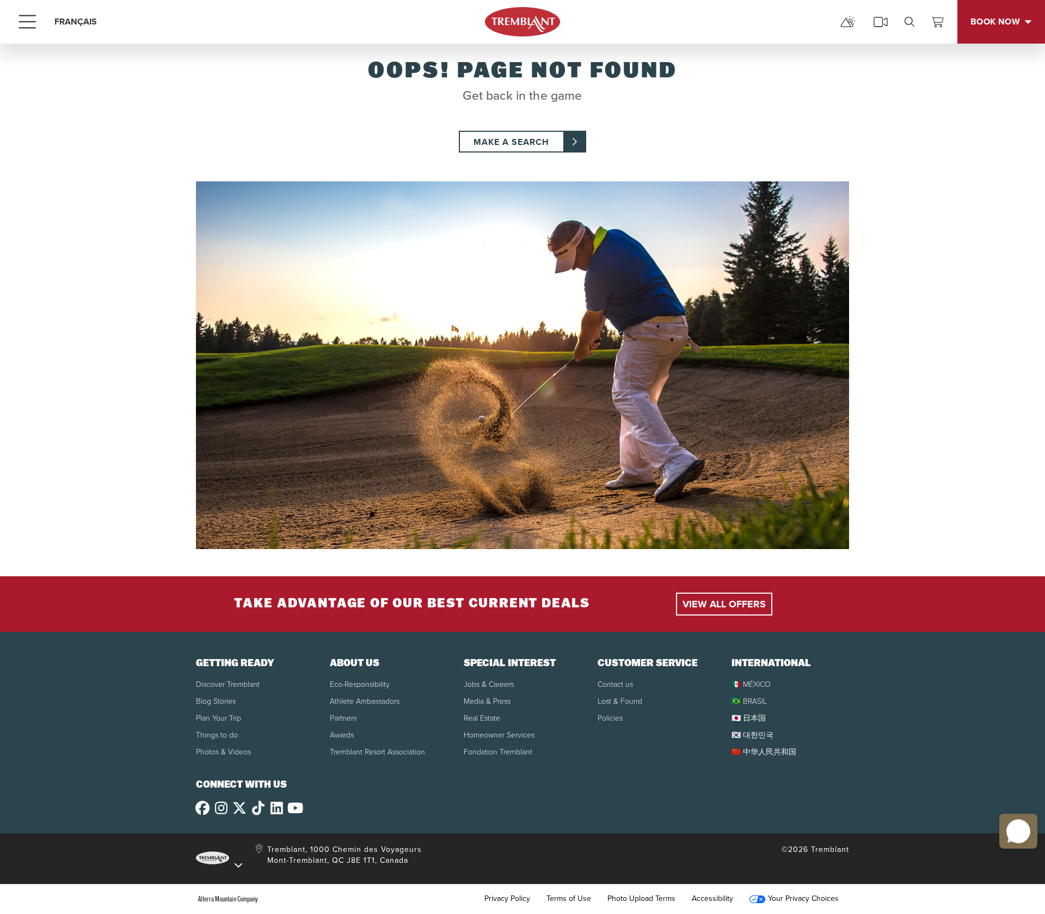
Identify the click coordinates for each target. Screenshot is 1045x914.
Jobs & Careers (489, 684)
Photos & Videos (223, 752)
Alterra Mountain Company (228, 899)
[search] (909, 21)
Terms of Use (568, 899)
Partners (343, 718)
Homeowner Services (499, 735)
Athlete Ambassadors (364, 701)
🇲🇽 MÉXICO (751, 684)
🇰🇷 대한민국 (752, 735)
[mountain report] (848, 21)
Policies (610, 718)
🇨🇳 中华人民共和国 (764, 752)
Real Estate (482, 718)
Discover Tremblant (228, 684)
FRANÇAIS (75, 21)
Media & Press (487, 701)
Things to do (217, 735)
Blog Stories (216, 701)
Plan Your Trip (218, 718)
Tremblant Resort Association (377, 752)
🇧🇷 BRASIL (749, 701)
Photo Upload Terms (641, 899)
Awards (342, 735)
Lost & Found (620, 701)
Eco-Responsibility (360, 684)
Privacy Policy (507, 899)
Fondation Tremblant (498, 752)
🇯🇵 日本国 (749, 718)
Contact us (615, 684)
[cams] (881, 21)
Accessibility (712, 899)
